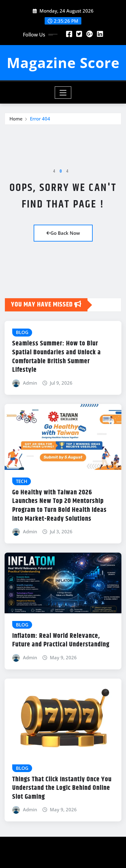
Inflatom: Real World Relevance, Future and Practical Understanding (60, 640)
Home (16, 119)
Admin (30, 383)
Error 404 (40, 119)
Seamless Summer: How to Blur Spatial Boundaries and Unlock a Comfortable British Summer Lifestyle (56, 356)
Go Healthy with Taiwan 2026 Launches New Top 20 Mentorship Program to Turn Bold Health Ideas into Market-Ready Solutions (59, 505)
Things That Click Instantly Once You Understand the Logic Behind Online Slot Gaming (62, 788)
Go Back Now (65, 233)
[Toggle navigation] (63, 92)
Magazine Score (63, 62)
